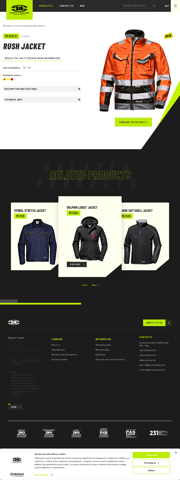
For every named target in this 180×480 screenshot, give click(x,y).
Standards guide (103, 345)
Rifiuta (151, 470)
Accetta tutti (151, 455)
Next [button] (95, 285)
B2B (82, 5)
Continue (75, 264)
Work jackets (39, 26)
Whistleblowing (102, 350)
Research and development (64, 354)
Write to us (154, 323)
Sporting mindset (59, 359)
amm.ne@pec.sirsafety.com (152, 365)
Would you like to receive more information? (32, 58)
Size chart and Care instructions (110, 359)
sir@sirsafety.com (147, 360)
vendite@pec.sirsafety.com (152, 370)
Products (45, 5)
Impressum (100, 354)
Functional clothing (22, 26)
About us (56, 345)
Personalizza (150, 463)
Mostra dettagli (42, 475)
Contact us (66, 5)
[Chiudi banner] (176, 453)
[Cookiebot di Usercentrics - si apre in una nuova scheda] (17, 475)
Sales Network (58, 350)
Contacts (145, 337)
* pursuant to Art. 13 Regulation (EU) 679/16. (25, 361)
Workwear (7, 26)
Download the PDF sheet (132, 122)
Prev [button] (85, 285)
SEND (13, 407)
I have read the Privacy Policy (26, 358)
